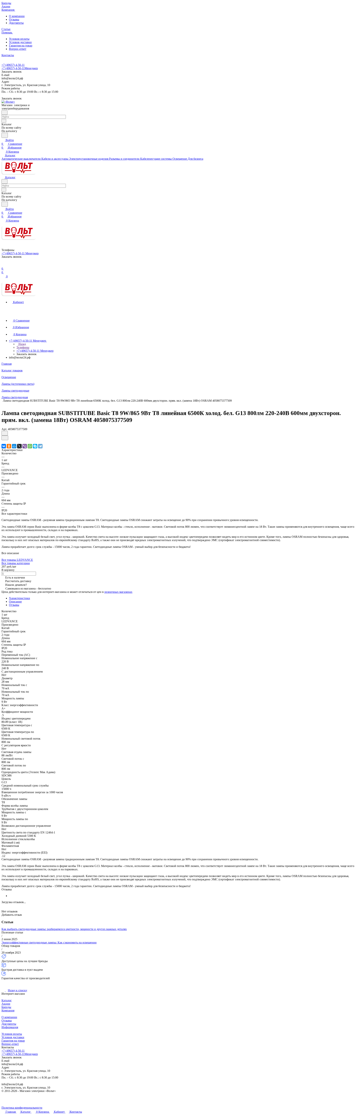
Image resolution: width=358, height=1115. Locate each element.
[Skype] (35, 446)
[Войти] (3, 264)
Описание (15, 601)
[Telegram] (40, 446)
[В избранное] (4, 433)
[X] (19, 446)
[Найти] (4, 135)
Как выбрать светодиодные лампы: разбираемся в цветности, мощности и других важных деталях (64, 929)
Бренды (6, 1007)
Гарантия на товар (20, 45)
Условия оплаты (19, 38)
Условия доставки (20, 42)
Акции (5, 1003)
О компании (17, 16)
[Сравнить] (4, 438)
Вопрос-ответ (17, 48)
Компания (7, 1010)
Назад (22, 344)
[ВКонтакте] (3, 446)
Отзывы (14, 19)
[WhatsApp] (30, 446)
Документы (16, 22)
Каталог (6, 1000)
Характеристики (19, 598)
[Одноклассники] (9, 446)
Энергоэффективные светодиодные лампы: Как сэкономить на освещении (49, 942)
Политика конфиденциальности (21, 1107)
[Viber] (24, 446)
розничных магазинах (118, 591)
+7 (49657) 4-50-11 (13, 64)
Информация (9, 1027)
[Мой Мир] (14, 446)
